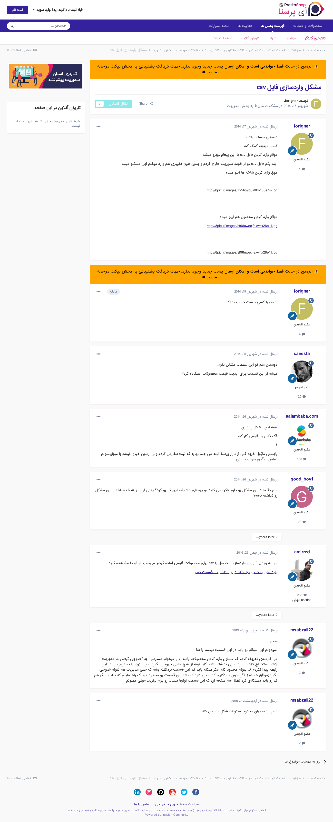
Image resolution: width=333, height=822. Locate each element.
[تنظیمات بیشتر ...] (98, 127)
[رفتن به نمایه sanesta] (302, 371)
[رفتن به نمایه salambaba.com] (302, 434)
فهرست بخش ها (272, 26)
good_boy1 (302, 479)
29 (300, 522)
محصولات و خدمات (307, 26)
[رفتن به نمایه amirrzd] (302, 570)
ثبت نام (17, 9)
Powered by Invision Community (166, 814)
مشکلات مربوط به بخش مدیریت (252, 106)
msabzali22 (301, 630)
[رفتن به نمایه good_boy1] (302, 497)
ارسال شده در (255, 126)
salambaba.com (302, 416)
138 (300, 459)
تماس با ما (142, 804)
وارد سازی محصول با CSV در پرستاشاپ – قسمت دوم (236, 572)
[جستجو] (12, 26)
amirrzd (302, 552)
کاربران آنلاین (250, 38)
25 (300, 396)
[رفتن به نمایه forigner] (316, 103)
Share (144, 103)
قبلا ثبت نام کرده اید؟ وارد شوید (59, 9)
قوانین (291, 38)
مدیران (273, 38)
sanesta (302, 353)
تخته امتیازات (222, 38)
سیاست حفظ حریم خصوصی (177, 804)
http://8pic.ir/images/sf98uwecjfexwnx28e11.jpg (242, 226)
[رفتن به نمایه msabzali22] (302, 648)
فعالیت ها (244, 26)
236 (300, 595)
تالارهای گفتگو (314, 38)
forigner (291, 101)
